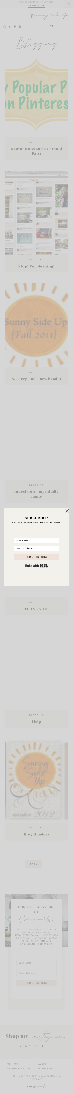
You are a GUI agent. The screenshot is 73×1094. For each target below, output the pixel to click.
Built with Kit (36, 566)
